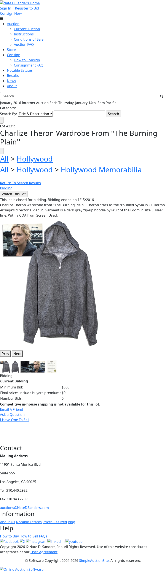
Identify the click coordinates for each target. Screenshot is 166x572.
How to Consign (27, 60)
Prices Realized (55, 522)
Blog (71, 522)
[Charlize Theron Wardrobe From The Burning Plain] (50, 282)
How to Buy (9, 536)
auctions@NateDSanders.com (24, 507)
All (4, 159)
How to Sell (29, 536)
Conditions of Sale (28, 39)
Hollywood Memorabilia (101, 169)
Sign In (5, 8)
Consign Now (11, 13)
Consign (13, 54)
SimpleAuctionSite (94, 560)
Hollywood (35, 159)
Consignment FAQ (28, 65)
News (11, 80)
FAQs (43, 536)
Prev (5, 353)
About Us (7, 522)
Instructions (24, 34)
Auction (13, 23)
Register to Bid (27, 8)
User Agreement (43, 552)
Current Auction (27, 29)
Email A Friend (11, 409)
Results (13, 75)
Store (11, 49)
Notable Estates (20, 70)
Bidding (6, 188)
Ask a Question (12, 414)
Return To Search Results (20, 183)
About (12, 86)
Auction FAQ (24, 44)
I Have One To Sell (14, 419)
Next (17, 353)
